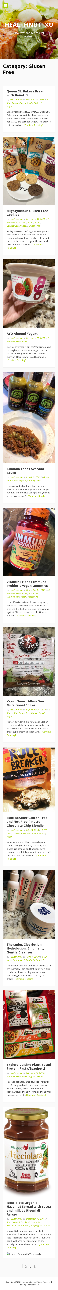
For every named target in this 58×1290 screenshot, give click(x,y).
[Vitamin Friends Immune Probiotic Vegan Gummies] (29, 542)
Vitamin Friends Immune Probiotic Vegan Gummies (27, 584)
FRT (37, 1284)
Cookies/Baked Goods (22, 102)
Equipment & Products (23, 959)
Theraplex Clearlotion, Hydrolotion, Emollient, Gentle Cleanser (25, 948)
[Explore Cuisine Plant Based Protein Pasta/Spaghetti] (29, 1024)
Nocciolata (12, 1225)
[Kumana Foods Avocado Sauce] (29, 417)
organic (32, 1076)
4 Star (30, 222)
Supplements (13, 596)
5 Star (37, 222)
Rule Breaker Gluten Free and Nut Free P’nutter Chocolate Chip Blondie (27, 821)
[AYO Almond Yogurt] (29, 293)
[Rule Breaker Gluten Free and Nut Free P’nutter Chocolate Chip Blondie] (29, 779)
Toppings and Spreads (30, 480)
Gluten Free (39, 102)
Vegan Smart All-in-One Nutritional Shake (25, 703)
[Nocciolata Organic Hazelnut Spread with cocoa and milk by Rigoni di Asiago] (29, 1152)
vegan (9, 106)
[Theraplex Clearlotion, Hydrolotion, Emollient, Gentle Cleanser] (29, 904)
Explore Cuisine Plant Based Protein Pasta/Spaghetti (29, 1066)
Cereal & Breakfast (21, 1222)
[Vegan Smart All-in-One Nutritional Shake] (29, 661)
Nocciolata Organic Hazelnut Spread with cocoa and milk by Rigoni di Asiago (29, 1208)
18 (34, 1266)
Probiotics (33, 593)
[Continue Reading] (33, 125)
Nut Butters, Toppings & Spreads (34, 1225)
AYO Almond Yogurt (22, 333)
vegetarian (33, 596)
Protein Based (38, 712)
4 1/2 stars (21, 222)
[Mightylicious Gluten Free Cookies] (29, 171)
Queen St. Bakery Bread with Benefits (25, 93)
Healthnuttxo (29, 24)
